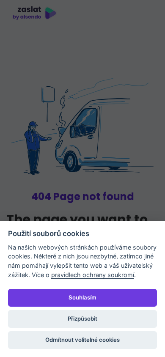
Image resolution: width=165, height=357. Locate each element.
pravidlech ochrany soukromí (92, 274)
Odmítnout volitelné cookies (82, 339)
